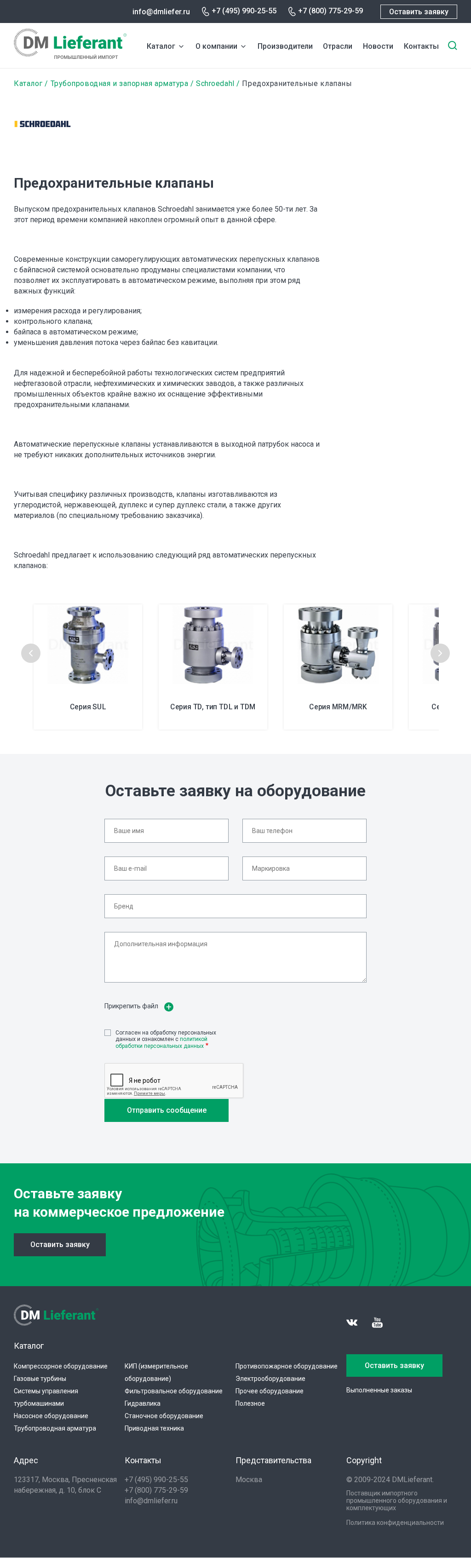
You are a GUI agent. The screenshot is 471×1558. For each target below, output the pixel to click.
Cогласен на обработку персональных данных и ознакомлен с (165, 1039)
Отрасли (337, 46)
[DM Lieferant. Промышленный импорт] (70, 56)
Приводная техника (154, 1428)
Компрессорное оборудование (61, 1366)
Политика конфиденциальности (395, 1522)
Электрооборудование (270, 1378)
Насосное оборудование (51, 1416)
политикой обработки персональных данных (161, 1042)
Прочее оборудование (270, 1391)
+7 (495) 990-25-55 (244, 10)
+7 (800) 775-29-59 (330, 10)
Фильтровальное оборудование (174, 1391)
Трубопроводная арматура (55, 1428)
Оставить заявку (418, 11)
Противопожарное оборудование (287, 1366)
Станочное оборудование (164, 1416)
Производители (285, 46)
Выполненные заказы (379, 1390)
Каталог (161, 46)
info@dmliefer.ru (161, 11)
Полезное (250, 1403)
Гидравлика (143, 1403)
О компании (216, 46)
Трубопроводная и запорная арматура (120, 83)
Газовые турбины (40, 1378)
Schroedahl (215, 83)
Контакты (421, 46)
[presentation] (30, 653)
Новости (378, 46)
